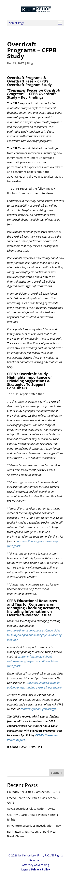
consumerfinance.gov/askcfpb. (39, 709)
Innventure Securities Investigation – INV (34, 825)
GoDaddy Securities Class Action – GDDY (33, 792)
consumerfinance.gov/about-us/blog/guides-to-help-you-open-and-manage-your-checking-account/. (34, 635)
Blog (30, 63)
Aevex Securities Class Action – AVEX (31, 808)
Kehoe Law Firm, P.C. (25, 747)
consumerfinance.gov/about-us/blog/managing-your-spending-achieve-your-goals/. (32, 661)
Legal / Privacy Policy (35, 869)
